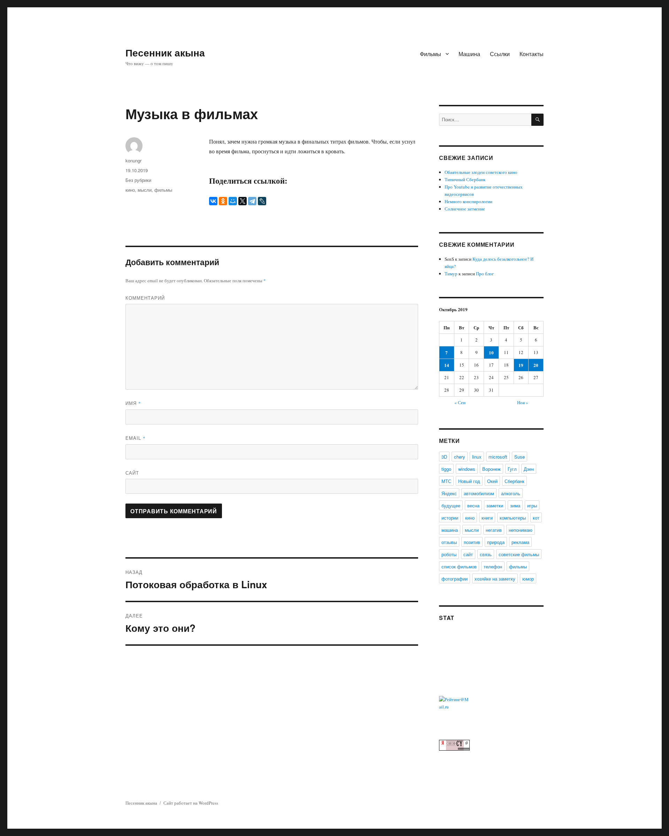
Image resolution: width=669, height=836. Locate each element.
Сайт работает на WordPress (190, 803)
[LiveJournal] (262, 201)
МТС (446, 481)
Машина (469, 54)
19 (520, 365)
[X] (242, 201)
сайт (468, 554)
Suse (519, 456)
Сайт (132, 472)
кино (130, 189)
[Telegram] (252, 201)
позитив (472, 542)
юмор (528, 578)
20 (535, 365)
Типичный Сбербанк (465, 179)
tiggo (446, 469)
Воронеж (491, 469)
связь (486, 554)
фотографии (454, 578)
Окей (492, 481)
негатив (494, 530)
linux (477, 456)
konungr (133, 160)
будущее (450, 505)
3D (444, 456)
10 (491, 352)
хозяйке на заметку (495, 578)
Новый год (469, 481)
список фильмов (459, 566)
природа (496, 542)
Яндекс (449, 493)
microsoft (498, 456)
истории (449, 517)
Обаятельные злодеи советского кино (481, 172)
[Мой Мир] (233, 201)
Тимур (451, 273)
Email (135, 438)
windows (466, 469)
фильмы (163, 189)
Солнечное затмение (465, 209)
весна (473, 505)
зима (515, 505)
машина (449, 530)
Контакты (532, 54)
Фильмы (430, 54)
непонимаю (520, 530)
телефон (493, 566)
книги (487, 517)
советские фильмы (519, 554)
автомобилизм (479, 493)
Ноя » (522, 402)
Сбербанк (514, 481)
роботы (448, 554)
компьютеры (513, 517)
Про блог (485, 273)
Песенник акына (165, 52)
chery (459, 456)
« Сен (460, 402)
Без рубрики (138, 180)
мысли (145, 189)
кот (536, 517)
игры (532, 505)
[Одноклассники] (223, 201)
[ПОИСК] (537, 120)
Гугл (512, 469)
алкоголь (510, 493)
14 (446, 365)
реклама (520, 542)
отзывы (449, 542)
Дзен (529, 469)
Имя (133, 403)
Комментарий (145, 297)
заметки (494, 505)
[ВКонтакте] (213, 201)
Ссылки (500, 54)
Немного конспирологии (468, 201)
